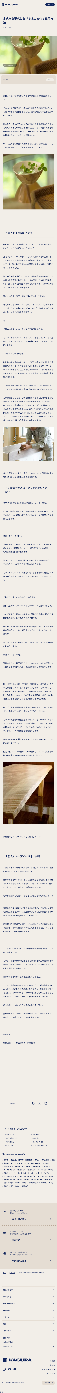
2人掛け (6, 1166)
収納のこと (10, 1142)
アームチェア (42, 1170)
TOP (4, 1273)
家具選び (7, 1163)
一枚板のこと (37, 1134)
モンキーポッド (37, 1179)
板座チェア (21, 1170)
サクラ (18, 1183)
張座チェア (31, 1170)
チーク (27, 1179)
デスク (6, 1173)
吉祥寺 (21, 1160)
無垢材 (37, 1160)
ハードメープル (30, 1176)
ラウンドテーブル (17, 1166)
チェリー (19, 1176)
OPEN (50, 80)
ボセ (24, 1183)
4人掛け (38, 1163)
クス (52, 1179)
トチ (46, 1179)
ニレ (17, 1186)
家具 (53, 1160)
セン (5, 1183)
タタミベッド (22, 1173)
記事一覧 (12, 1273)
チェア (47, 1166)
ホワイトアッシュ (9, 1179)
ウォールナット (9, 1176)
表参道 (6, 1160)
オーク (45, 1176)
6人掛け (46, 1163)
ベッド (13, 1173)
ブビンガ (25, 1186)
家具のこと (10, 1134)
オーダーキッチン (43, 1173)
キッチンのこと (38, 1142)
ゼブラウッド (33, 1183)
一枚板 (28, 1166)
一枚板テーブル (38, 1166)
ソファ (51, 1170)
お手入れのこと (11, 1138)
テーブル (15, 1163)
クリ (12, 1186)
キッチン (32, 1173)
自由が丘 (14, 1160)
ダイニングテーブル (27, 1163)
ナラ (39, 1176)
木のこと (35, 1138)
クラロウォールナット (47, 1183)
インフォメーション (39, 1145)
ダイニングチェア (9, 1170)
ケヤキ (11, 1183)
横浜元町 (29, 1160)
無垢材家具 (45, 1160)
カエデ (6, 1186)
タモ (51, 1176)
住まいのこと (11, 1145)
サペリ (20, 1179)
